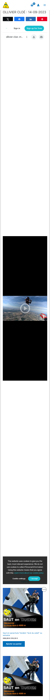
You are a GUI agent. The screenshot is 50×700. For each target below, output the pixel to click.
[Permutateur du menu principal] (44, 5)
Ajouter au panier (14, 644)
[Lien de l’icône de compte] (38, 5)
